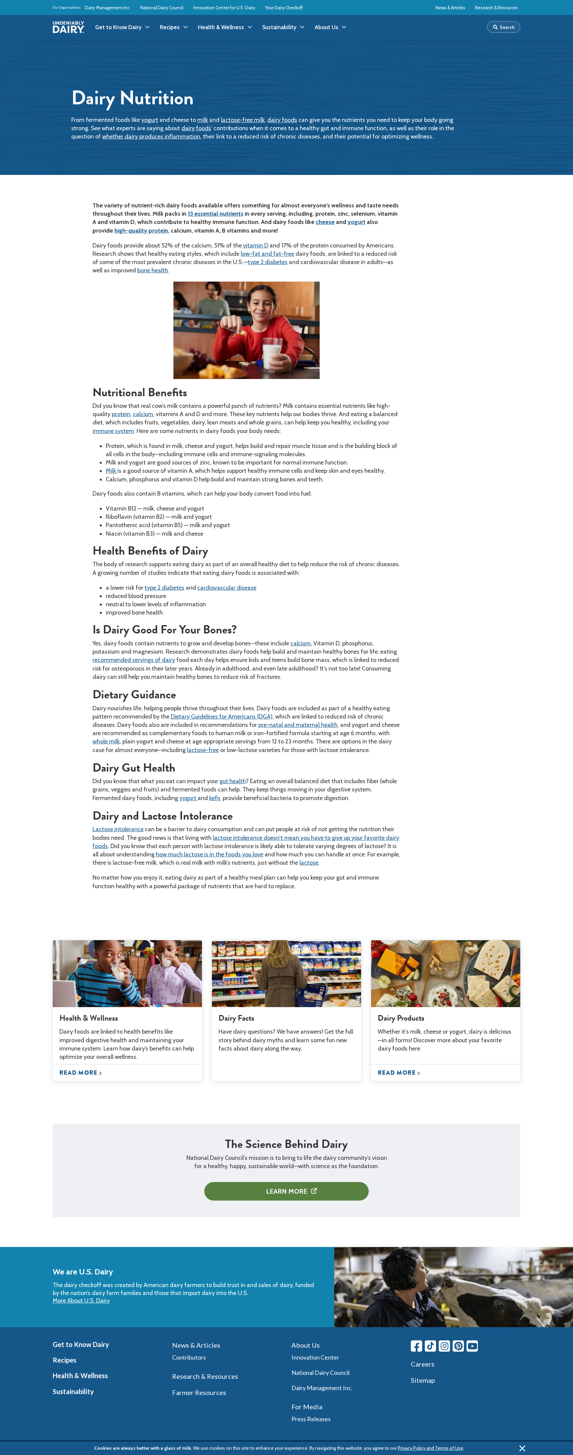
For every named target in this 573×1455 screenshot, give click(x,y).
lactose (308, 862)
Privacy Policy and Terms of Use (430, 1448)
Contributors (189, 1357)
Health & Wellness (80, 1375)
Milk (111, 470)
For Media (306, 1407)
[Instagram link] (444, 1346)
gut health (233, 781)
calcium (143, 414)
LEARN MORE (286, 1191)
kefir (214, 798)
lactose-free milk (243, 120)
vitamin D (255, 245)
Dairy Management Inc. (107, 7)
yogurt (149, 120)
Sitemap (423, 1380)
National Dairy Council (161, 7)
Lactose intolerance (118, 829)
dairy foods (282, 120)
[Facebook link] (416, 1346)
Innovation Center (315, 1357)
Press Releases (311, 1419)
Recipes (64, 1360)
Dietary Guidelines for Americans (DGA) (222, 716)
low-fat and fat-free (267, 253)
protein (121, 414)
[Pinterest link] (458, 1346)
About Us (305, 1345)
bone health (152, 270)
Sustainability (73, 1391)
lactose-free (203, 750)
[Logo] (68, 27)
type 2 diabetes (267, 262)
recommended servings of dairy (134, 660)
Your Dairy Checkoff (284, 7)
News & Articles (450, 7)
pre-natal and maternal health (298, 724)
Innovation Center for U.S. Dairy (224, 7)
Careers (422, 1364)
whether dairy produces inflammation (151, 136)
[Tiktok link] (430, 1346)
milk (202, 120)
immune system (113, 431)
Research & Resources (496, 7)
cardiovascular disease (226, 587)
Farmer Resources (199, 1392)
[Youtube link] (472, 1346)
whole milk (106, 741)
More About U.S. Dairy (81, 1300)
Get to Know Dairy (81, 1344)
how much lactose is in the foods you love (209, 854)
